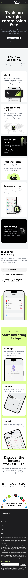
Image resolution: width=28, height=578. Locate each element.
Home (2, 518)
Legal (2, 533)
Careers (3, 529)
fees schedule (21, 41)
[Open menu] (25, 2)
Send (23, 564)
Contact (3, 525)
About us (3, 521)
